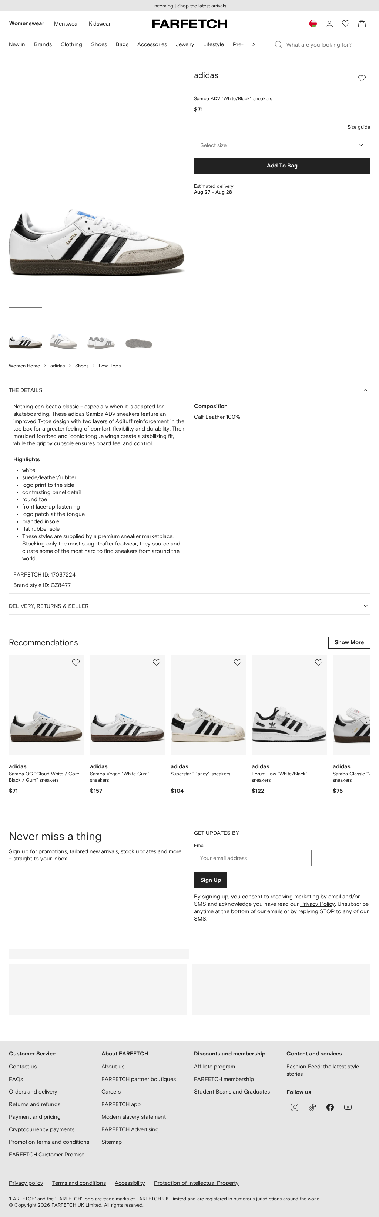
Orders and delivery (33, 1091)
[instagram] (294, 1107)
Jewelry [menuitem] (185, 44)
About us (112, 1066)
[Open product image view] (97, 187)
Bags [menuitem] (122, 44)
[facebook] (330, 1107)
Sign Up (210, 880)
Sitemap (111, 1142)
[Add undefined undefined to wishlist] (76, 663)
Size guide (359, 127)
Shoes (81, 365)
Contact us (23, 1066)
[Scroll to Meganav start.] (253, 44)
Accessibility (130, 1183)
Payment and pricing (35, 1116)
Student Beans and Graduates (232, 1091)
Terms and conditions (79, 1183)
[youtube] (348, 1107)
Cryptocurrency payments (41, 1129)
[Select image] (25, 331)
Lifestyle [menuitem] (213, 44)
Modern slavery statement (133, 1116)
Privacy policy (26, 1183)
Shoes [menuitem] (99, 44)
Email (200, 845)
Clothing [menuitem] (71, 44)
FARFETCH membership (224, 1079)
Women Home (24, 365)
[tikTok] (312, 1107)
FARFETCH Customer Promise (46, 1154)
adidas (57, 365)
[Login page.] (329, 24)
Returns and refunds (34, 1104)
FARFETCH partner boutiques (138, 1079)
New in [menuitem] (17, 44)
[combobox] (282, 145)
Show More (349, 642)
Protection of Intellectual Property (196, 1183)
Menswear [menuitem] (66, 23)
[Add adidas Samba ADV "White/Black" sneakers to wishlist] (362, 78)
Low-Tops (110, 365)
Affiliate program (214, 1066)
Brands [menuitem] (43, 44)
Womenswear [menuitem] (26, 23)
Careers (111, 1091)
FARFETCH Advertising (130, 1129)
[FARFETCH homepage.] (189, 23)
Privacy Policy (317, 904)
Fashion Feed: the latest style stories (322, 1070)
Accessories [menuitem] (152, 44)
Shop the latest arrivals (201, 5)
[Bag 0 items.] (362, 24)
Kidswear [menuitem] (100, 23)
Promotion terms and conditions (49, 1142)
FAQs (16, 1079)
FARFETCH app (121, 1104)
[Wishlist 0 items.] (346, 24)
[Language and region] (313, 24)
